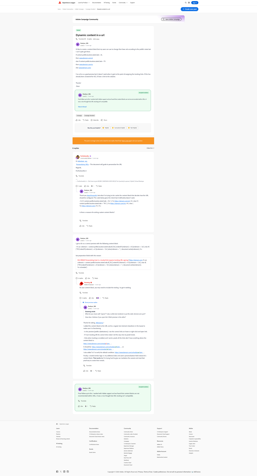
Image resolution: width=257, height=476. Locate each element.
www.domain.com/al (86, 58)
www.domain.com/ (85, 68)
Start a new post (126, 141)
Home (59, 9)
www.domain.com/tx (86, 64)
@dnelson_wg (82, 161)
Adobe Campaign (79, 9)
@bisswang (99, 323)
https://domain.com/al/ (122, 201)
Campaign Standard (90, 9)
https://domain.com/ (88, 206)
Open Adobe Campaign (172, 19)
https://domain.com (135, 260)
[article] (113, 171)
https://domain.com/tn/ (118, 203)
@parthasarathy (92, 195)
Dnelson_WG (84, 43)
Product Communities (68, 9)
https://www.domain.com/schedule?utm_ (106, 347)
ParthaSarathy (84, 156)
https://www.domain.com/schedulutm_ (96, 344)
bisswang (87, 282)
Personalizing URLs (82, 164)
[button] (189, 9)
